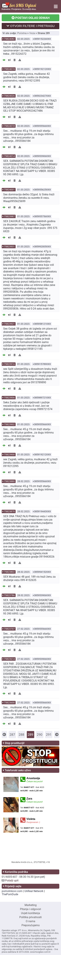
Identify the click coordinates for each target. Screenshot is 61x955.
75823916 (9, 364)
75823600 (9, 702)
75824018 (9, 126)
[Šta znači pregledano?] (4, 60)
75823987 (9, 216)
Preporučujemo (31, 925)
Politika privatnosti (30, 917)
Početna (22, 33)
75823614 (9, 659)
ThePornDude (10, 894)
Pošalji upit (11, 880)
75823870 (9, 511)
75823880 (9, 481)
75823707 (9, 628)
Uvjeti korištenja (30, 913)
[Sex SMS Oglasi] (19, 9)
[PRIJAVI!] (19, 60)
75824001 (9, 189)
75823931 (9, 246)
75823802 (9, 572)
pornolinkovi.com (12, 891)
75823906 (9, 397)
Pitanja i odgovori (30, 909)
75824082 (9, 39)
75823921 (9, 323)
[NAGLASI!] (9, 60)
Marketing (31, 905)
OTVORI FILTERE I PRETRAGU (32, 26)
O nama (30, 921)
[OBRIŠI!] (15, 60)
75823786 (9, 595)
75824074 (9, 69)
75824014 (9, 156)
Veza (32, 33)
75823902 (9, 424)
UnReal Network (33, 891)
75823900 (9, 454)
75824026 (9, 95)
